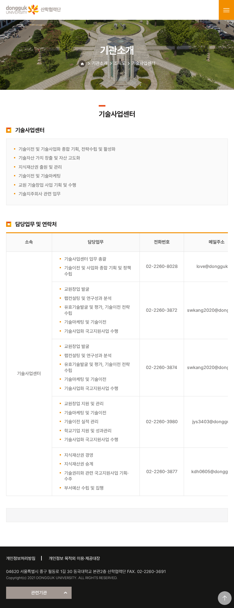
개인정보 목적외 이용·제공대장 (74, 558)
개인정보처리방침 (20, 558)
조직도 (120, 63)
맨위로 (225, 598)
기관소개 (100, 63)
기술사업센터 (143, 63)
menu (226, 10)
